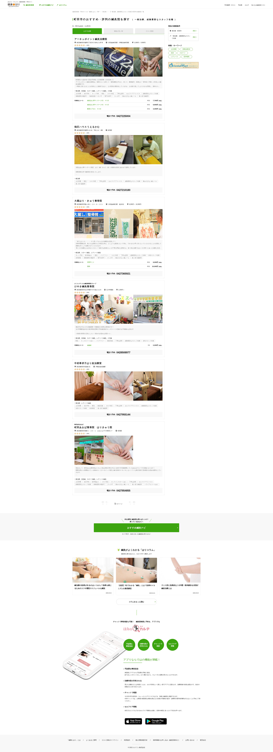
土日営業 (173, 49)
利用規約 (127, 740)
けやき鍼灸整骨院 (84, 286)
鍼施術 (89, 345)
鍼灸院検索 (30, 5)
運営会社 (203, 740)
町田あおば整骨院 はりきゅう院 (93, 427)
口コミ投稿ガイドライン (110, 740)
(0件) (88, 45)
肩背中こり (90, 262)
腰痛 (88, 266)
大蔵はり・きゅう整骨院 (88, 201)
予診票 (240, 5)
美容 (172, 53)
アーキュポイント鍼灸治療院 (90, 39)
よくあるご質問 (91, 740)
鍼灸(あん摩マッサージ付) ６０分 (98, 104)
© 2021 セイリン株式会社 (136, 747)
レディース (174, 56)
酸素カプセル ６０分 (94, 108)
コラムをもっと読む (136, 602)
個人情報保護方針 (141, 740)
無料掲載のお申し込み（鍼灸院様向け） (166, 740)
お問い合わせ (189, 740)
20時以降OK (186, 49)
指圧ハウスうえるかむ (87, 127)
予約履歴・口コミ (229, 5)
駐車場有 (186, 56)
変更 (194, 31)
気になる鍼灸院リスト (258, 5)
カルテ (247, 5)
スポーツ (182, 53)
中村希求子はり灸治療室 (88, 363)
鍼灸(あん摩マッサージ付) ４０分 (98, 100)
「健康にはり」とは (74, 740)
